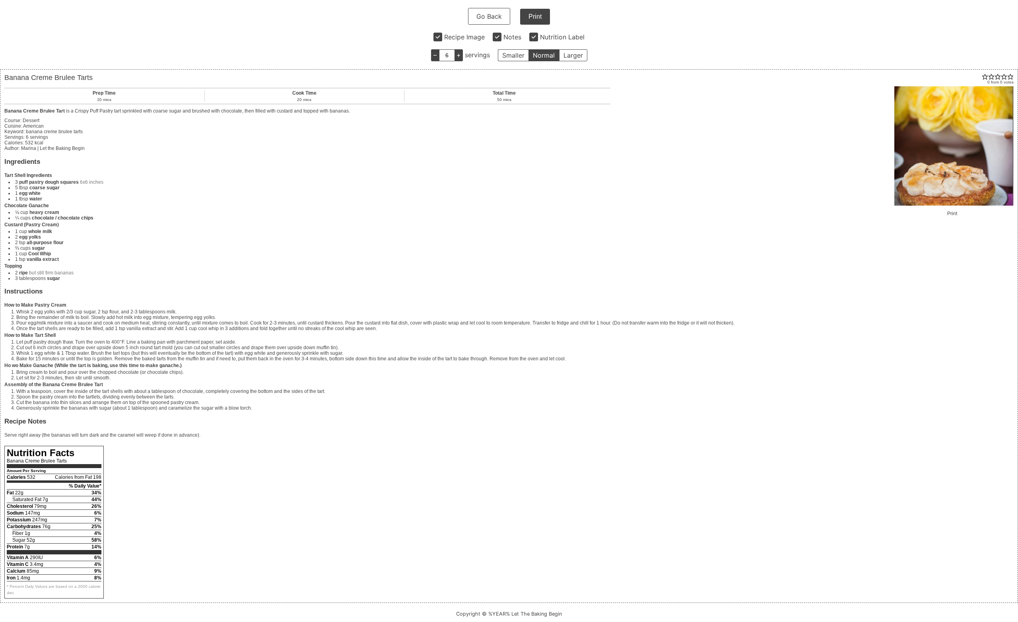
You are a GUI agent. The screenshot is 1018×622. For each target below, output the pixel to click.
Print (535, 16)
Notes (512, 37)
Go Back (489, 16)
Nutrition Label (562, 37)
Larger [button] (573, 55)
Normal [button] (544, 55)
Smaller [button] (513, 55)
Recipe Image (464, 37)
